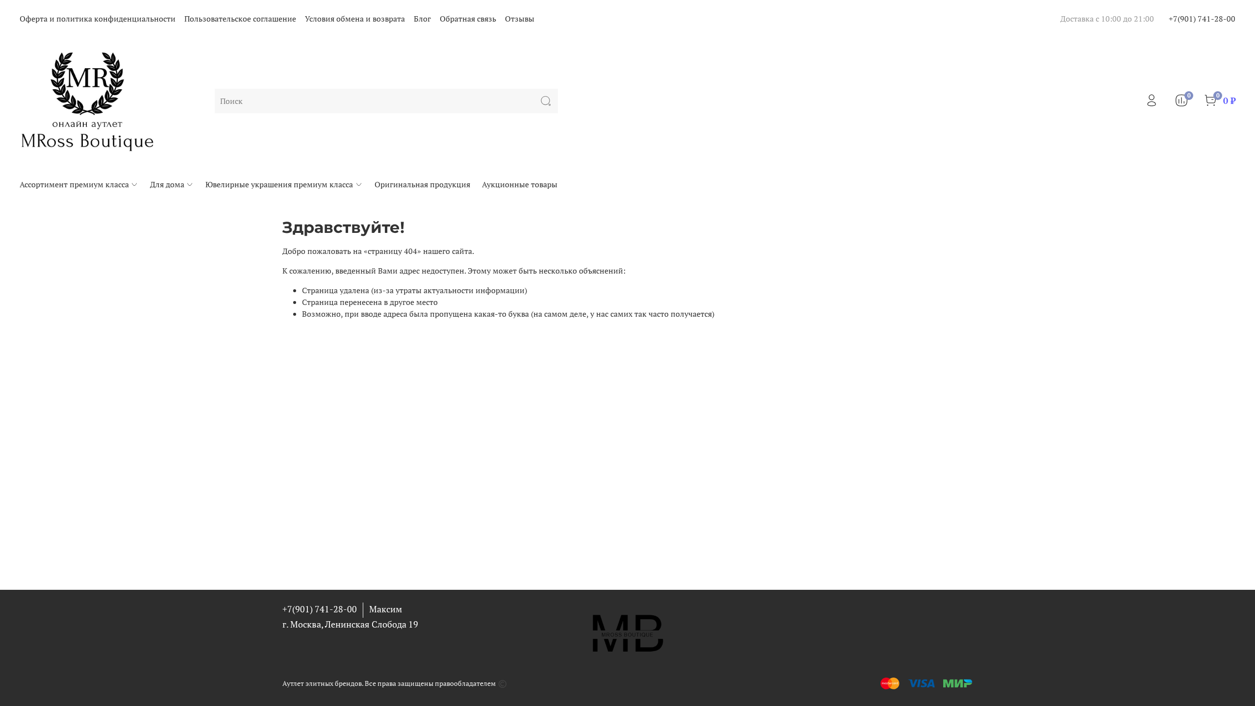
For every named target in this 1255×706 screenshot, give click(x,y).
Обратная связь (468, 18)
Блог (422, 18)
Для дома (167, 184)
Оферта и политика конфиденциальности (98, 18)
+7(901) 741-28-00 (1202, 18)
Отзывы (519, 18)
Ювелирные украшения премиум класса (279, 184)
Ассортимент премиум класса (74, 184)
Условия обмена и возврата (355, 18)
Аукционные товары (519, 184)
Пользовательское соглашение (240, 18)
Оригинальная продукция (422, 184)
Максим (385, 609)
